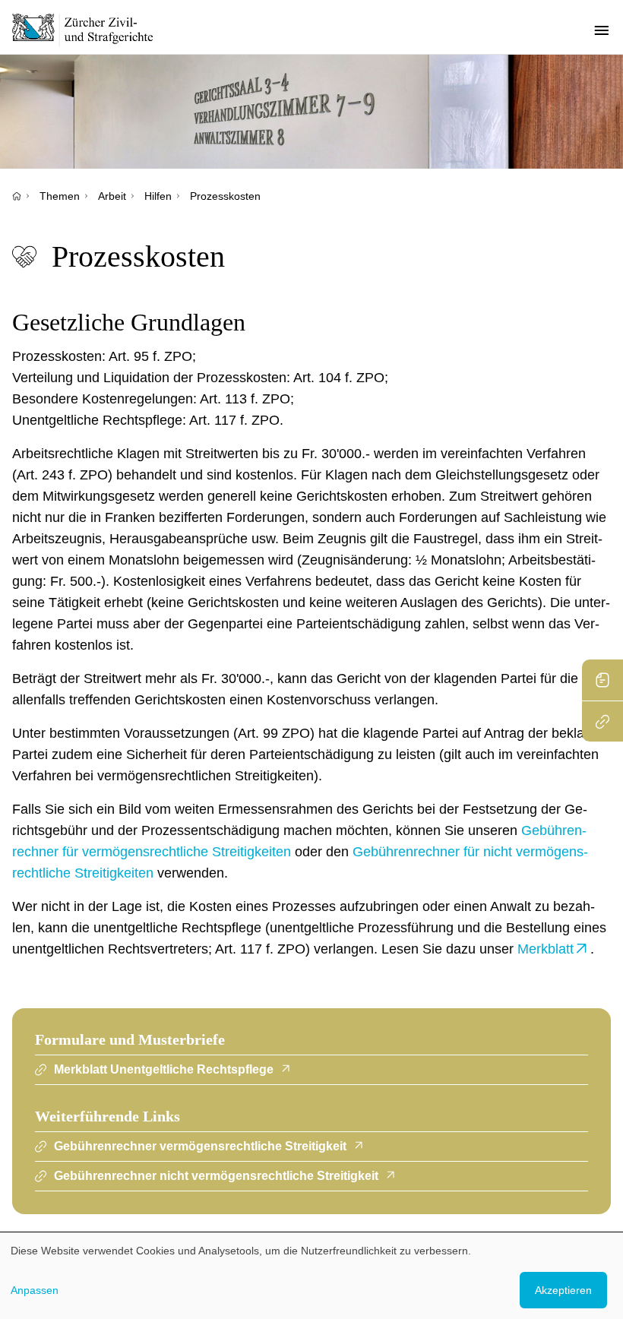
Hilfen (158, 196)
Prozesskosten (225, 196)
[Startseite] (16, 196)
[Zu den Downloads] (602, 680)
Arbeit (112, 196)
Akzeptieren (563, 1290)
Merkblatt (545, 949)
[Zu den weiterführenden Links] (602, 721)
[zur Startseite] (91, 29)
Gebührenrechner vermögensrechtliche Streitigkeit (200, 1146)
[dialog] (311, 1275)
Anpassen (35, 1290)
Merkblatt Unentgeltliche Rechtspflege (164, 1069)
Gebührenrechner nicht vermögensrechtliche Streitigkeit (216, 1175)
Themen (60, 196)
